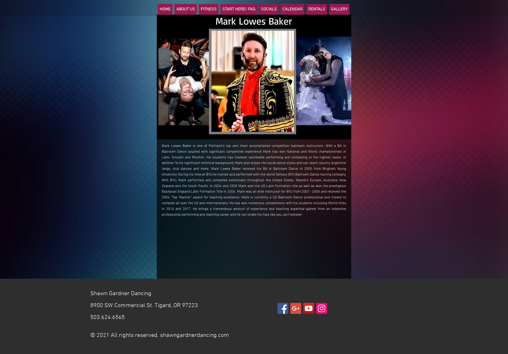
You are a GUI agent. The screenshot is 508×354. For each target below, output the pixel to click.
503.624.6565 (108, 317)
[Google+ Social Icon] (295, 308)
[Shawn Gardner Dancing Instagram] (321, 308)
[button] (185, 9)
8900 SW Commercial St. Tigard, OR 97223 (144, 305)
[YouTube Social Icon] (308, 308)
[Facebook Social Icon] (282, 308)
